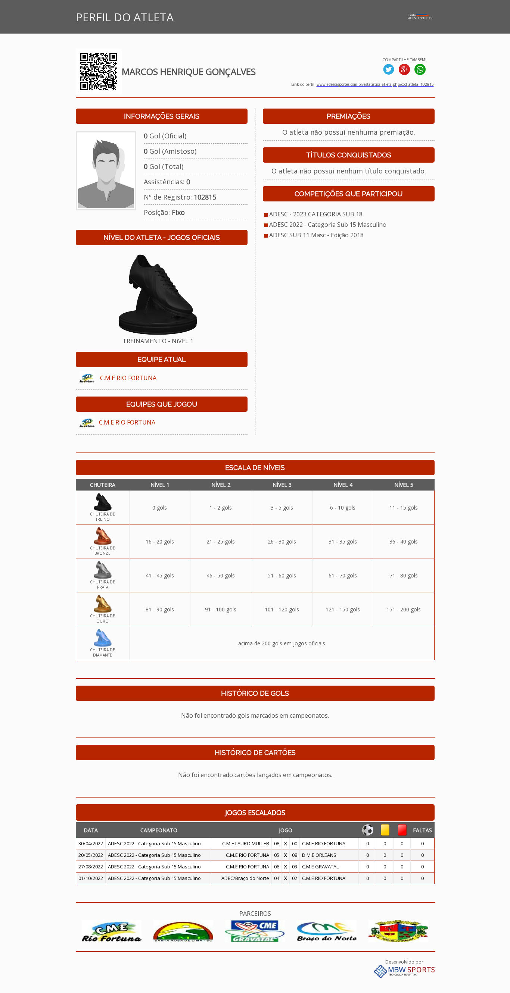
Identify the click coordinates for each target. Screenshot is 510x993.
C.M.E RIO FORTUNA (128, 378)
